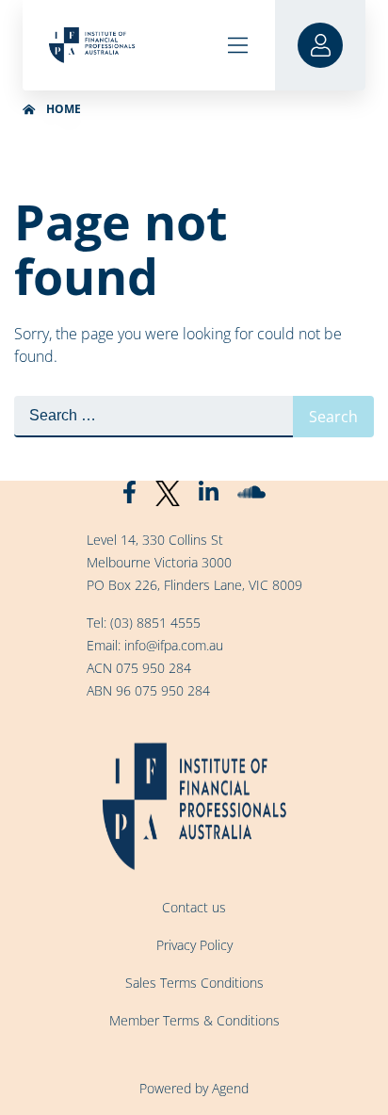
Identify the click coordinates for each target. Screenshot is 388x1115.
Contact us (194, 907)
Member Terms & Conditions (194, 1020)
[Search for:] (153, 416)
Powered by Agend (194, 1088)
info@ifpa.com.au (173, 645)
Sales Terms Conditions (194, 983)
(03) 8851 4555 (155, 622)
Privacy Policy (194, 945)
